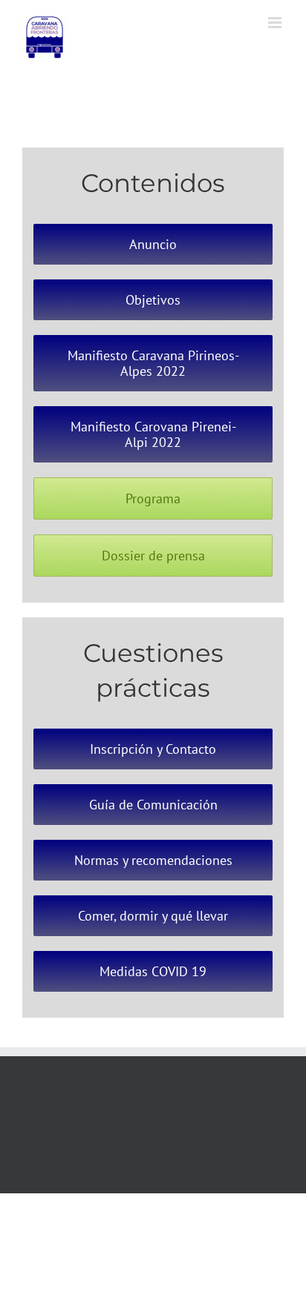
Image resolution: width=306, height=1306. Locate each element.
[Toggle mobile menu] (276, 22)
